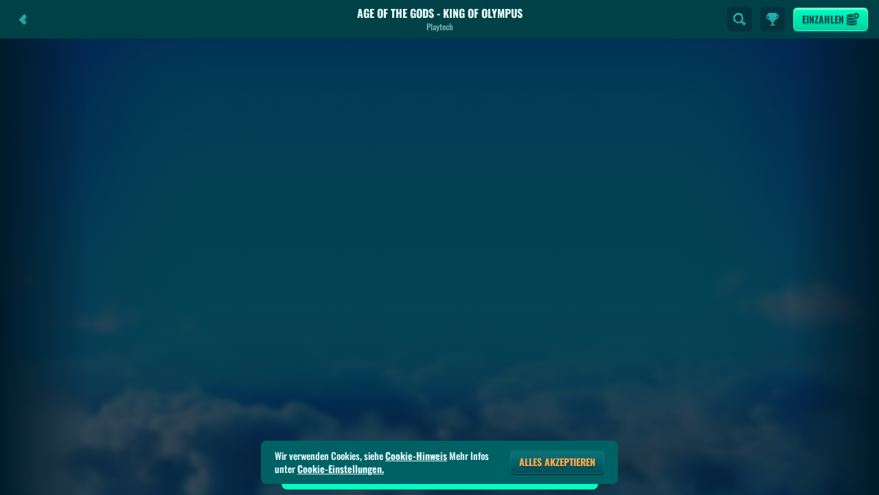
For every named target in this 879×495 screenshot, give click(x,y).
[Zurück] (23, 19)
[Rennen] (772, 19)
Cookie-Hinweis (416, 456)
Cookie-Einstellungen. (340, 468)
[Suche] (739, 19)
